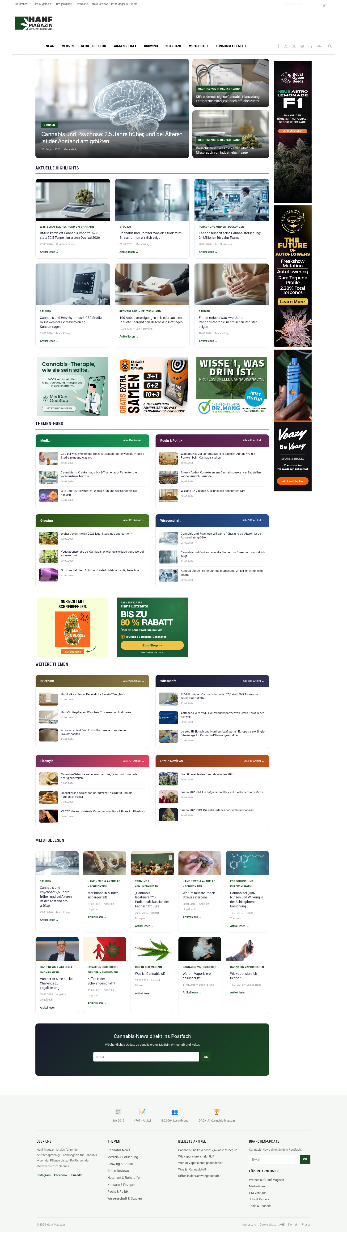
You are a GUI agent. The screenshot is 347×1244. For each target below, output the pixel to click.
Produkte (82, 4)
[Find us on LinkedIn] (310, 46)
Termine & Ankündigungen (146, 884)
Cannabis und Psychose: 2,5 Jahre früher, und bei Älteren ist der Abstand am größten (56, 896)
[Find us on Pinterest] (302, 46)
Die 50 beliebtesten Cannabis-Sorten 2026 (207, 774)
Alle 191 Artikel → (133, 761)
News (50, 46)
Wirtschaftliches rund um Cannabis (67, 226)
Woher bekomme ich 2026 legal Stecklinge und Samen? (96, 533)
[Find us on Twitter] (294, 46)
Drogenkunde (64, 4)
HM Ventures (258, 1193)
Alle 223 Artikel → (133, 681)
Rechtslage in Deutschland (140, 311)
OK (206, 1056)
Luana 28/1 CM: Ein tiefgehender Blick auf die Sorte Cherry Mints (222, 792)
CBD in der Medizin (148, 967)
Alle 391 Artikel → (133, 520)
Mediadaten (257, 1186)
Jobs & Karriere (259, 1199)
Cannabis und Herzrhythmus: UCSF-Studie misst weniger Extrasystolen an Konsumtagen (71, 322)
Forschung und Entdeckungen (221, 226)
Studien (125, 226)
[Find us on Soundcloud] (319, 46)
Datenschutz (268, 1224)
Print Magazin (119, 4)
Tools (134, 4)
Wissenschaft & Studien (124, 1198)
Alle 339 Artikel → (253, 520)
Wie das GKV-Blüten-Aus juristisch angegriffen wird (213, 491)
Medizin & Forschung (122, 1157)
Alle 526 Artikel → (133, 440)
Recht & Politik (93, 46)
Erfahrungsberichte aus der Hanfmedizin (103, 970)
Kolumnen (21, 4)
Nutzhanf (173, 46)
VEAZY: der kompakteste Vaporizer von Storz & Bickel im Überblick (103, 811)
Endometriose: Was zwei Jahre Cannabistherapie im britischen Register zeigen (228, 322)
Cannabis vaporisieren (200, 967)
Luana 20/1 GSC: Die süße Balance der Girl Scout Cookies (217, 810)
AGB (282, 1224)
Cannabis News (118, 1150)
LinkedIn (76, 1175)
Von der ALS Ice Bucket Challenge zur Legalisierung (57, 983)
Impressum (249, 1224)
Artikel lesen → (49, 252)
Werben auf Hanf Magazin (266, 1180)
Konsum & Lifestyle (231, 46)
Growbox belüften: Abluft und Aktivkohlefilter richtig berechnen (100, 570)
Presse (306, 1224)
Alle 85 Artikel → (254, 761)
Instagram (44, 1175)
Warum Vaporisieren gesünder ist (200, 1163)
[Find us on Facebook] (278, 46)
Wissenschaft (125, 46)
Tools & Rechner (260, 1206)
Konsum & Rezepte (121, 1185)
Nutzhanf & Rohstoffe (123, 1177)
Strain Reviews (99, 4)
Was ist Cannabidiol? (150, 973)
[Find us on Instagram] (285, 46)
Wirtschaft (198, 46)
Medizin (68, 46)
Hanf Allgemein (42, 4)
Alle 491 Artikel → (253, 440)
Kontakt (293, 1224)
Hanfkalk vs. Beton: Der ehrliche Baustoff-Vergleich (93, 694)
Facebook (60, 1175)
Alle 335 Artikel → (253, 681)
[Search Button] (330, 46)
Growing (151, 46)
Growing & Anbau (120, 1164)
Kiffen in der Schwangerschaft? (199, 1176)
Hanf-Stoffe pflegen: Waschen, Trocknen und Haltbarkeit (96, 712)
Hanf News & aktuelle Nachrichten (104, 884)
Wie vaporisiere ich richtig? (196, 1156)
